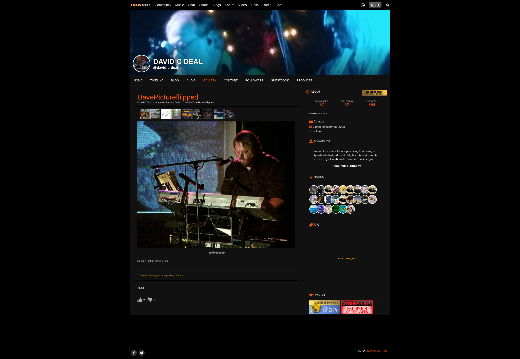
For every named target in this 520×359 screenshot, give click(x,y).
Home (138, 80)
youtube (231, 80)
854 (372, 103)
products (304, 80)
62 (346, 103)
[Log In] (363, 5)
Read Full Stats (318, 113)
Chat (191, 5)
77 (321, 103)
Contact (319, 121)
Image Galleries (163, 102)
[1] (210, 252)
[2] (212, 252)
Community (163, 5)
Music (179, 5)
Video (242, 5)
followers (254, 80)
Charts (203, 5)
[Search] (388, 5)
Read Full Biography (347, 165)
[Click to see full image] (260, 42)
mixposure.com (377, 351)
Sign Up (375, 5)
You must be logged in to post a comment (161, 275)
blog (175, 80)
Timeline (156, 80)
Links (255, 5)
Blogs (216, 5)
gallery (209, 80)
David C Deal (144, 102)
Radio (267, 5)
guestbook (280, 80)
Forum (229, 5)
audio (191, 80)
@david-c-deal (165, 68)
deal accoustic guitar (346, 258)
